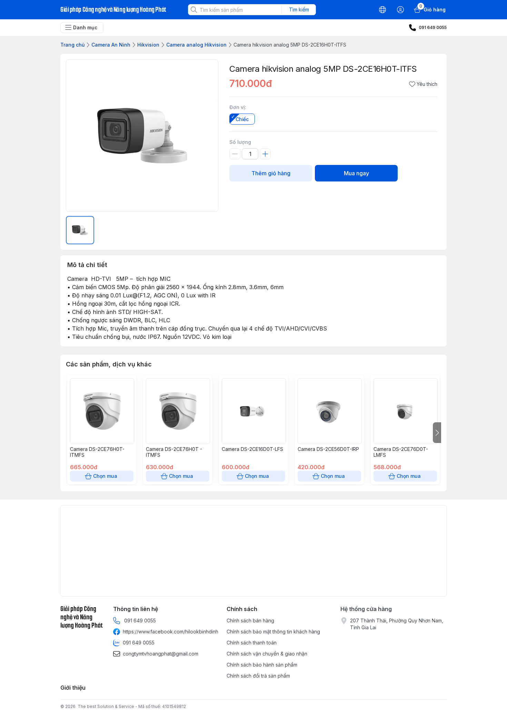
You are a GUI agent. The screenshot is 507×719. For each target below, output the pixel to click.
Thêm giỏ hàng (270, 173)
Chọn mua (105, 476)
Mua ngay (356, 173)
